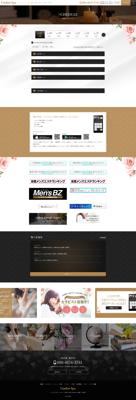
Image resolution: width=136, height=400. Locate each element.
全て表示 (45, 47)
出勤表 (41, 384)
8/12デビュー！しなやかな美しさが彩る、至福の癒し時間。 (51, 253)
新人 (51, 47)
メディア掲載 (92, 384)
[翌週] (103, 34)
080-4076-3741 (90, 2)
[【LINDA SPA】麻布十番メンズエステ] (2, 22)
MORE (67, 274)
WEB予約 (126, 3)
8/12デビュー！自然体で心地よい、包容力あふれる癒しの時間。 (52, 247)
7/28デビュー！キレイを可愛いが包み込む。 (46, 260)
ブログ (85, 384)
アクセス (66, 384)
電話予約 (57, 372)
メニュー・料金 (57, 384)
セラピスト (48, 384)
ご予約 (73, 384)
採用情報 (78, 384)
